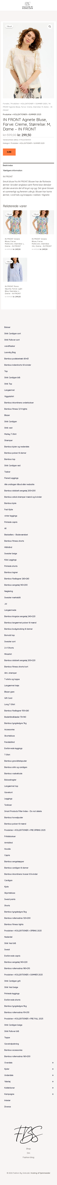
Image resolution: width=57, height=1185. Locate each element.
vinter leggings (10, 516)
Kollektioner (29, 1087)
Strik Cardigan (10, 421)
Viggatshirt (9, 396)
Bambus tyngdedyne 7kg (15, 723)
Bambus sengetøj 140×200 (16, 585)
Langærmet (9, 390)
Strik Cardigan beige (13, 1025)
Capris (7, 855)
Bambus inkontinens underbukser (19, 403)
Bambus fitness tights (13, 924)
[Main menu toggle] (5, 5)
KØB (9, 152)
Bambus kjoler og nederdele (16, 447)
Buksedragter (10, 780)
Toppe (7, 1037)
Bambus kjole (10, 503)
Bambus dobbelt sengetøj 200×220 (19, 660)
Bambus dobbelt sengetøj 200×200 (20, 491)
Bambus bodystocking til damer (18, 629)
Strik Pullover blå (11, 1031)
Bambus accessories (13, 1050)
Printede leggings (11, 993)
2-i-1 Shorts (9, 648)
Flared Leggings (11, 478)
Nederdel (8, 937)
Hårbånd (8, 547)
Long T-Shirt (9, 704)
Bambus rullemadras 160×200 (17, 1056)
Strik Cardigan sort (12, 333)
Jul (5, 604)
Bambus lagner (11, 572)
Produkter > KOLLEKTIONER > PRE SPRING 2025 (24, 830)
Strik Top (8, 384)
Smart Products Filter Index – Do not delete (23, 811)
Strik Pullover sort (12, 340)
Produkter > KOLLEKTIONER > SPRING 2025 (23, 931)
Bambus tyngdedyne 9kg (15, 1006)
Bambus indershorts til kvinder (17, 365)
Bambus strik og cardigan (15, 767)
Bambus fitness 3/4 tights (15, 409)
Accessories (9, 729)
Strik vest (8, 428)
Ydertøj (29, 1081)
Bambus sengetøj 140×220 (15, 962)
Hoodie (7, 849)
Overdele (29, 1062)
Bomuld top (9, 635)
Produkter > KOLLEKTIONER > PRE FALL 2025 (23, 1019)
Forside (6, 104)
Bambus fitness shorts (14, 541)
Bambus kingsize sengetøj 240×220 (19, 616)
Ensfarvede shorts (12, 1000)
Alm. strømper (10, 673)
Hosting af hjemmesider (40, 1173)
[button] (49, 26)
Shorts (7, 905)
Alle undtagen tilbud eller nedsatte (19, 484)
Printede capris (10, 522)
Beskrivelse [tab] (8, 165)
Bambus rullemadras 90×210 (16, 1012)
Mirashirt (8, 654)
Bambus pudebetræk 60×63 (16, 359)
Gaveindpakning (11, 1044)
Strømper (8, 440)
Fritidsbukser (10, 836)
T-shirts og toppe (12, 679)
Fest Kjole (8, 509)
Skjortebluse (9, 893)
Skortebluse (9, 736)
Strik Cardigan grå (12, 981)
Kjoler (29, 1069)
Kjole (6, 887)
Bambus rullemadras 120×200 (17, 918)
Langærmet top (11, 786)
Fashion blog (28, 1157)
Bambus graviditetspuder (15, 761)
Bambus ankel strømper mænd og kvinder (23, 497)
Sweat (7, 949)
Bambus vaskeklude (13, 773)
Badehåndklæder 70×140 (15, 717)
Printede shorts (10, 566)
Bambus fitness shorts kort (16, 667)
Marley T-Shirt (10, 434)
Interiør (7, 1100)
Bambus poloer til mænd (15, 824)
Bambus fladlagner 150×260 (16, 711)
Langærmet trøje (11, 685)
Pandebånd (9, 742)
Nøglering (8, 591)
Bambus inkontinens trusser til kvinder (21, 874)
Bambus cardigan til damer (16, 868)
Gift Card (8, 698)
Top (6, 371)
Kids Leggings (10, 560)
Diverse (7, 1107)
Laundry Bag (10, 352)
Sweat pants (9, 899)
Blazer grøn (9, 692)
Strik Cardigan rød (12, 465)
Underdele (29, 1075)
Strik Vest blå (10, 943)
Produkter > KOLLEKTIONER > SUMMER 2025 (23, 975)
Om (28, 1153)
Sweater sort (10, 641)
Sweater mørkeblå (12, 597)
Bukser (7, 327)
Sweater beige (10, 553)
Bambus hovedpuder (13, 817)
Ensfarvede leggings (13, 748)
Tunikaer (8, 805)
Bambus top (9, 459)
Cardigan (8, 880)
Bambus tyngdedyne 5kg (15, 912)
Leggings (8, 799)
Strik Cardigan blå (12, 377)
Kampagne (29, 1094)
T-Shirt (7, 755)
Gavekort (8, 792)
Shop (28, 1149)
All (5, 528)
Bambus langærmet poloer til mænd (20, 623)
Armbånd (8, 843)
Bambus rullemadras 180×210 (17, 968)
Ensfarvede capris (12, 956)
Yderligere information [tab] (12, 170)
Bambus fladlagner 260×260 (16, 579)
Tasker (7, 472)
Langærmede (10, 610)
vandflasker (9, 346)
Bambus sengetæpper (14, 861)
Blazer (7, 415)
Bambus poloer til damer (15, 453)
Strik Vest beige (11, 987)
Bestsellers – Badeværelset (16, 535)
